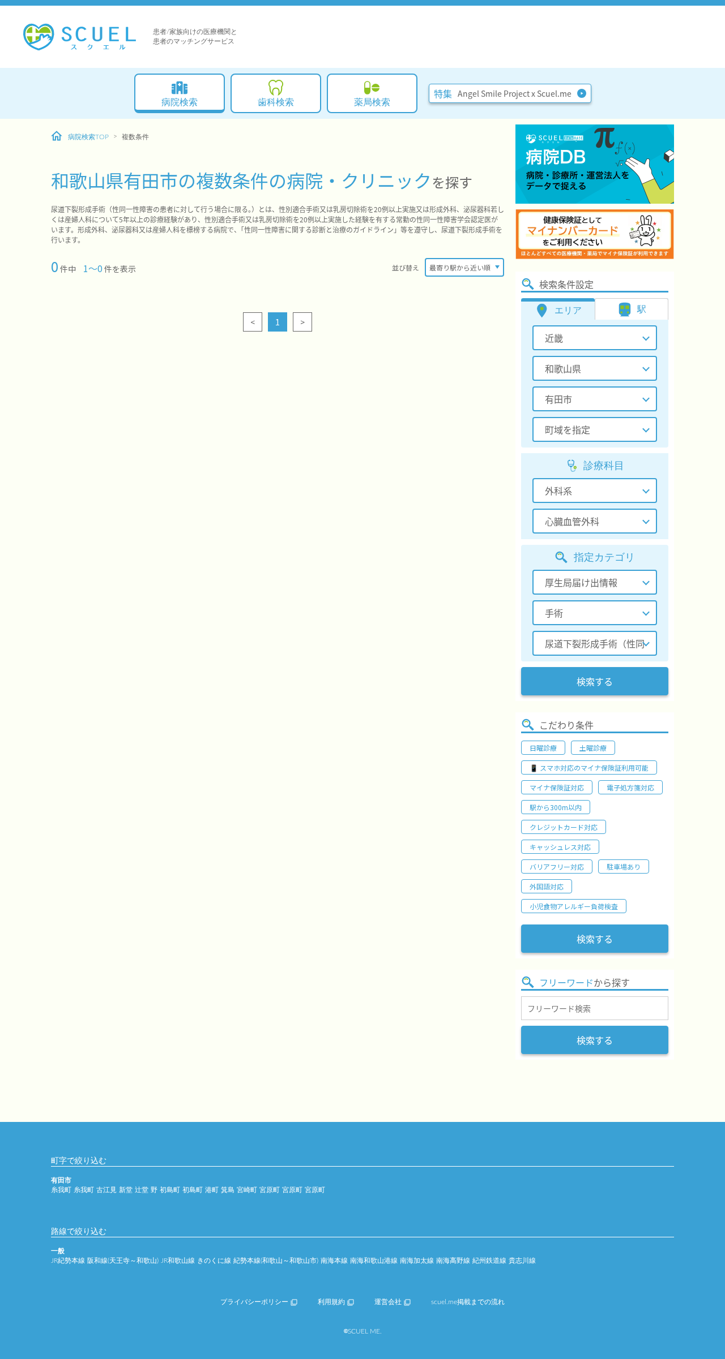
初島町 (170, 1189)
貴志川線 (522, 1260)
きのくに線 (214, 1260)
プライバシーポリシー (254, 1301)
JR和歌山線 (178, 1260)
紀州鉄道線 (489, 1260)
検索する (595, 681)
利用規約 (331, 1301)
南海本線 (334, 1260)
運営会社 (388, 1301)
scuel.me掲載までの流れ (468, 1301)
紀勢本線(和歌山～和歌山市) (275, 1260)
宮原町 (269, 1189)
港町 (212, 1189)
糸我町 (61, 1189)
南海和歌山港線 (374, 1260)
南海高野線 (453, 1260)
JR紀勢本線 (68, 1260)
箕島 (227, 1189)
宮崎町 (247, 1189)
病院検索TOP (88, 137)
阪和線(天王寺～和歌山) (123, 1260)
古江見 (106, 1189)
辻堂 (141, 1189)
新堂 (126, 1189)
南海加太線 (417, 1260)
